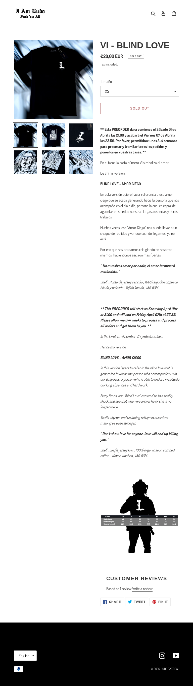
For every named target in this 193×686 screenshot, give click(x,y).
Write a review (142, 588)
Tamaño (106, 81)
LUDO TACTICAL (170, 669)
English (24, 655)
